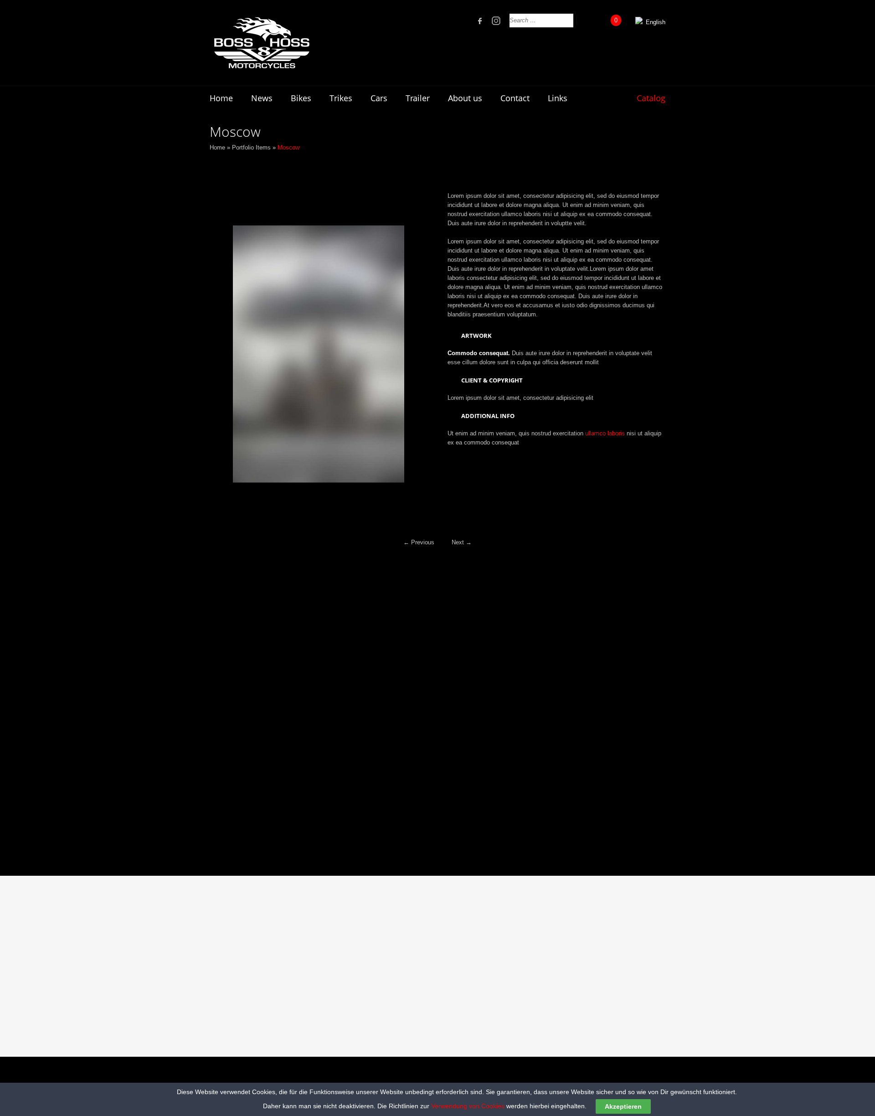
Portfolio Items (251, 147)
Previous (418, 542)
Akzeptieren (623, 1106)
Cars (379, 98)
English (654, 22)
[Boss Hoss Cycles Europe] (261, 43)
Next (462, 542)
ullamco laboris (605, 433)
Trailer (418, 98)
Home (221, 98)
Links (557, 98)
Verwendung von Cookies (467, 1106)
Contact (515, 98)
